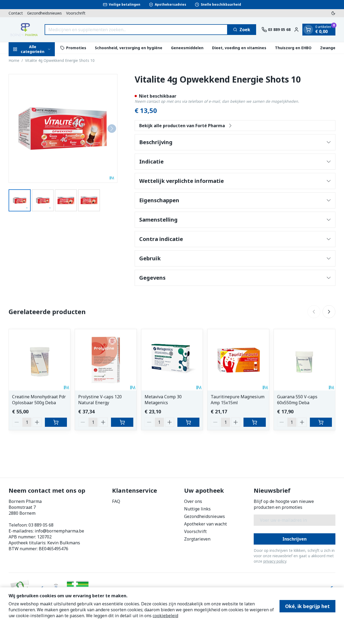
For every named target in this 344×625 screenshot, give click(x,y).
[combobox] (136, 29)
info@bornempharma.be (59, 531)
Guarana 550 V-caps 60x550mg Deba (297, 400)
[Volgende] (112, 128)
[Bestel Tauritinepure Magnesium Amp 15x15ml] (254, 422)
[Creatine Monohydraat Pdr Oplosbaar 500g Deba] (39, 359)
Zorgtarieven (197, 539)
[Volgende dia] (328, 311)
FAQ (116, 501)
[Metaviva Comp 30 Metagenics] (172, 359)
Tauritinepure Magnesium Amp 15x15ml (237, 400)
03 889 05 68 (40, 525)
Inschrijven (294, 539)
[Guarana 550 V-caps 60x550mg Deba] (304, 359)
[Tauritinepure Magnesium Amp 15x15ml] (238, 359)
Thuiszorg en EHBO (293, 47)
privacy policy (274, 561)
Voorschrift (75, 13)
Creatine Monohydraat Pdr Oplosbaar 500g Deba (39, 400)
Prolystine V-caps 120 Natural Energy (100, 400)
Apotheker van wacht (205, 524)
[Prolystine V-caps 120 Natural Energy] (105, 359)
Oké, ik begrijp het (307, 606)
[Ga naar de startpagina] (24, 30)
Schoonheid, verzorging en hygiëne (128, 47)
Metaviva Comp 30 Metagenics (163, 400)
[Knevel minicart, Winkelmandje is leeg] (308, 29)
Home (14, 60)
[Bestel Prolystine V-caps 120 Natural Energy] (122, 422)
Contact (16, 13)
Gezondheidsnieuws (44, 13)
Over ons (193, 501)
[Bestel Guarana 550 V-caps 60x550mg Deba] (321, 422)
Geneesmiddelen (187, 47)
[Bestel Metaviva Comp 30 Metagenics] (188, 422)
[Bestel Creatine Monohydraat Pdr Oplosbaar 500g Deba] (56, 422)
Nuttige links (197, 509)
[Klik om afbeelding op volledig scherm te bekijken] (63, 128)
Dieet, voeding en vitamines (239, 47)
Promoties (76, 47)
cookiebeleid (165, 616)
